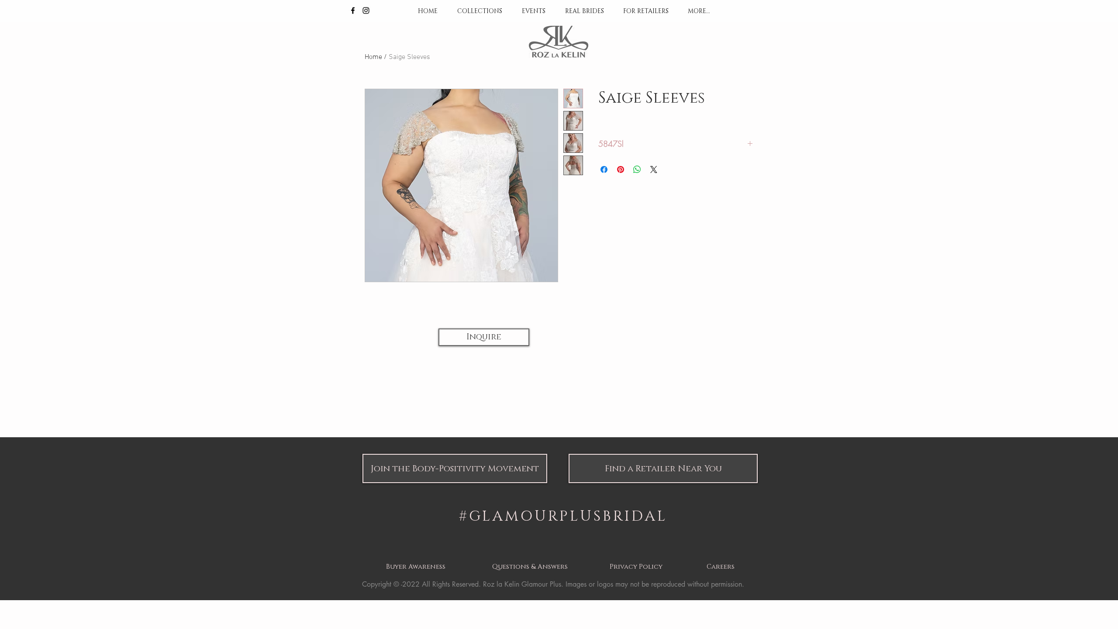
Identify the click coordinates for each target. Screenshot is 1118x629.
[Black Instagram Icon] (366, 10)
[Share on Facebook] (604, 169)
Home (373, 57)
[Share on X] (654, 169)
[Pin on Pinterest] (620, 169)
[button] (483, 337)
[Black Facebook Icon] (353, 10)
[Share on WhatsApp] (637, 169)
